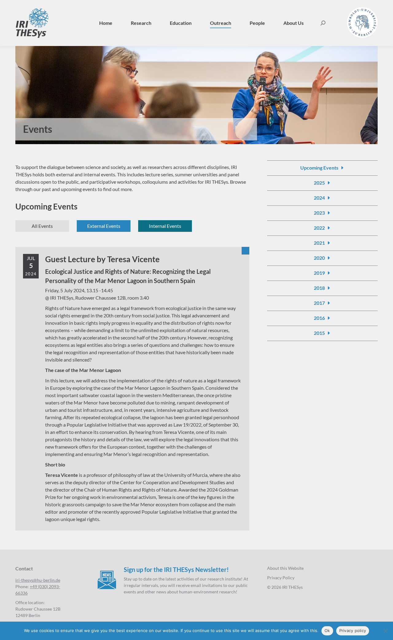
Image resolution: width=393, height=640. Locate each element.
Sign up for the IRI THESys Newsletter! (176, 569)
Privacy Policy (280, 577)
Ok (327, 630)
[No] (385, 631)
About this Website (285, 568)
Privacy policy (352, 630)
